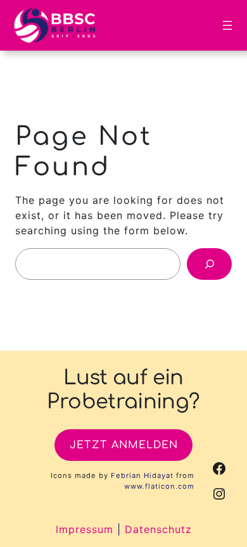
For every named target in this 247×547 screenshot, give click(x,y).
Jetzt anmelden (124, 445)
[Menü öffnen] (227, 25)
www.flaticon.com (159, 486)
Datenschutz (158, 529)
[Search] (209, 263)
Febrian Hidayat (142, 475)
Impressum (84, 529)
